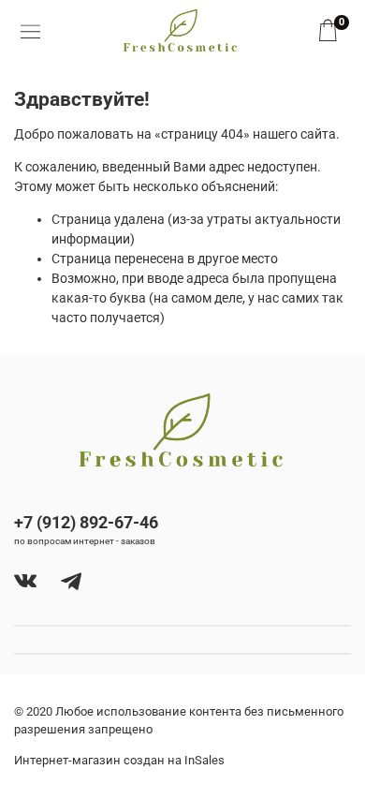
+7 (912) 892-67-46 (86, 522)
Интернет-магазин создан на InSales (119, 760)
